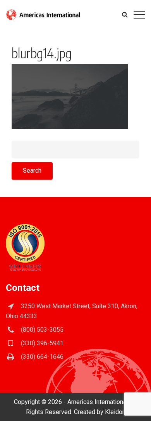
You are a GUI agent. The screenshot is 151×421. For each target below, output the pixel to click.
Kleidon (115, 412)
